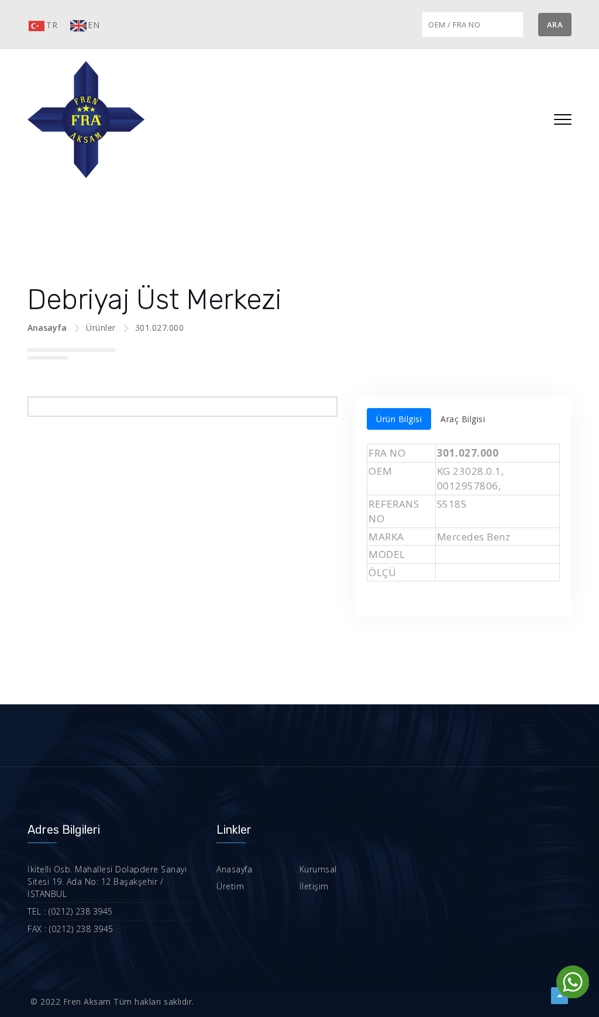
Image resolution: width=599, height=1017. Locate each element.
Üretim (230, 886)
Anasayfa (47, 327)
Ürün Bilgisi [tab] (399, 418)
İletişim (314, 886)
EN (93, 24)
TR (51, 24)
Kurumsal (318, 869)
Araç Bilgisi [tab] (462, 418)
